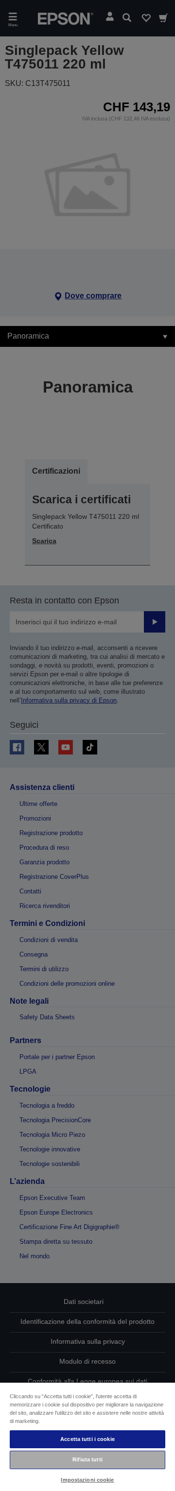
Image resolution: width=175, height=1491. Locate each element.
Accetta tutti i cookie (87, 1439)
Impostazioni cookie (87, 1480)
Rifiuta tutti (87, 1459)
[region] (87, 1436)
